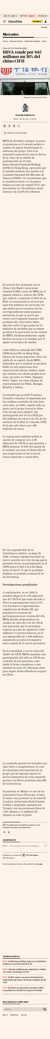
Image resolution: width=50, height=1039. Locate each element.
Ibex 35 (6, 16)
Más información (8, 858)
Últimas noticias (11, 956)
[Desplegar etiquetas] (45, 845)
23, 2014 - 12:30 (28, 119)
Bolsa (5, 41)
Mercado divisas (16, 41)
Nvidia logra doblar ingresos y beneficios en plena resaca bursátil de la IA (24, 962)
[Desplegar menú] (4, 21)
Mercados (11, 34)
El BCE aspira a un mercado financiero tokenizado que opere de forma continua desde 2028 (24, 980)
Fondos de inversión (32, 41)
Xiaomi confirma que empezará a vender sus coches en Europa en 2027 (24, 970)
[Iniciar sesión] (45, 21)
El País (44, 27)
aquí (40, 864)
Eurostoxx (14, 1015)
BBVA (5, 846)
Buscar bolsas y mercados (15, 1002)
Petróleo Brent (43, 16)
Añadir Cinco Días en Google (17, 133)
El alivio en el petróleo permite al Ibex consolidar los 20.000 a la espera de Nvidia (23, 989)
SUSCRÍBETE (37, 21)
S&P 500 (23, 16)
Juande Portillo (25, 115)
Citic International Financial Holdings (24, 846)
